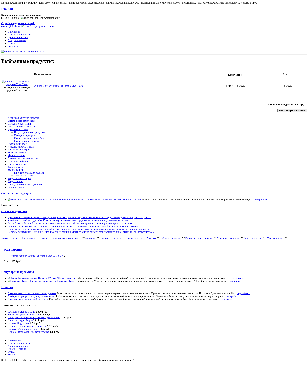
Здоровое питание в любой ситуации (28, 299)
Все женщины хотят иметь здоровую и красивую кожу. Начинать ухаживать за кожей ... (95, 226)
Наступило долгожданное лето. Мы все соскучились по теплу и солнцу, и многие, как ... (86, 223)
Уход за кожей (15, 169)
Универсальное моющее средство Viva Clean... (35, 255)
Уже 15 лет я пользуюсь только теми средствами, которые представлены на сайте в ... (84, 220)
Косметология (134, 238)
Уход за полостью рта (19, 178)
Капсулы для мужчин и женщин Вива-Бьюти (32, 231)
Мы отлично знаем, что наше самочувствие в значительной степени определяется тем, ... (105, 231)
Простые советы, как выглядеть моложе (29, 229)
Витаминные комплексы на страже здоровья (32, 293)
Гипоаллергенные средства (29, 172)
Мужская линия (16, 155)
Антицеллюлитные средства (23, 118)
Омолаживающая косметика (23, 158)
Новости (7, 287)
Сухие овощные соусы (26, 141)
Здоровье (90, 238)
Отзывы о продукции (19, 34)
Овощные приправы (25, 135)
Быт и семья (28, 238)
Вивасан (43, 238)
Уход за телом (15, 181)
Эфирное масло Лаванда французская (28, 331)
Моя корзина (13, 249)
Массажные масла (17, 152)
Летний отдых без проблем (22, 223)
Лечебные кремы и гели (21, 146)
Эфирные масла (16, 187)
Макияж (151, 238)
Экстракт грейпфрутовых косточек (27, 326)
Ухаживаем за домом (228, 238)
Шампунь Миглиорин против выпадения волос (34, 317)
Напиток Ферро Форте (20, 320)
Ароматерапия (9, 238)
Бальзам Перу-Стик (18, 323)
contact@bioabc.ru (18, 25)
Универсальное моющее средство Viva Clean (58, 85)
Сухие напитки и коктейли (29, 138)
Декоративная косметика (21, 126)
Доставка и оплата (18, 37)
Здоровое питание (18, 129)
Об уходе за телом (170, 238)
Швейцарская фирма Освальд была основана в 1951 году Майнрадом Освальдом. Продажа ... (100, 217)
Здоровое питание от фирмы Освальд (28, 217)
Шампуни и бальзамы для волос (25, 184)
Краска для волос (17, 143)
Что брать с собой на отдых (23, 220)
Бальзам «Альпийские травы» (24, 329)
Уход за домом (15, 167)
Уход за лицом (274, 238)
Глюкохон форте (66, 281)
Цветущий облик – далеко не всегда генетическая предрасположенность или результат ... (100, 229)
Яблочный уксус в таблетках (23, 314)
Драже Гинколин (67, 278)
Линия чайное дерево (19, 149)
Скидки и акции (17, 40)
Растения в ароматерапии (199, 238)
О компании (14, 31)
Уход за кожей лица (24, 175)
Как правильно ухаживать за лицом (27, 226)
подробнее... (262, 199)
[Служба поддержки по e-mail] (38, 26)
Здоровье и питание (111, 238)
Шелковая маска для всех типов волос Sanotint (115, 199)
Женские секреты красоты (66, 238)
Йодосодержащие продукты (29, 132)
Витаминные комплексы (21, 120)
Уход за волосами (252, 238)
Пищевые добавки (18, 161)
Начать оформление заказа (292, 110)
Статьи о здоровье (14, 211)
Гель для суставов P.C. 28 (21, 311)
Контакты (13, 46)
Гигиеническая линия (19, 123)
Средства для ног (17, 164)
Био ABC (7, 9)
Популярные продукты (17, 272)
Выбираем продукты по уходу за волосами (31, 296)
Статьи (11, 43)
